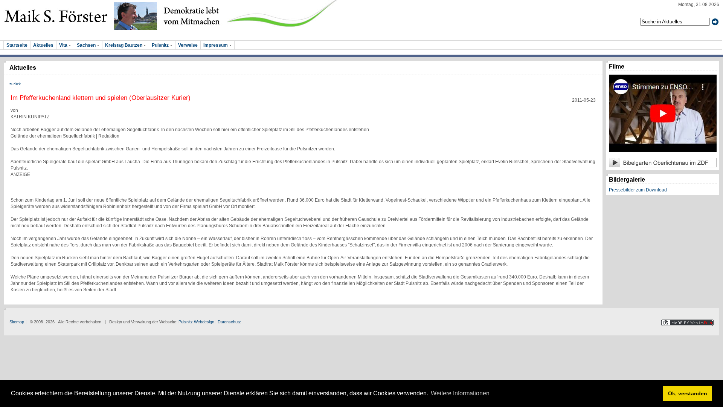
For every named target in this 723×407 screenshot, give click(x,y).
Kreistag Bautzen (124, 45)
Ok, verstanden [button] (687, 393)
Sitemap (16, 322)
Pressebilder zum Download (638, 190)
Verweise (188, 45)
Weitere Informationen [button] (460, 393)
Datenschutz (229, 322)
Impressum (216, 45)
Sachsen (87, 45)
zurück (15, 84)
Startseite (16, 45)
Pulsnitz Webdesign (196, 322)
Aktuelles (43, 45)
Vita (64, 45)
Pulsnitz (161, 45)
